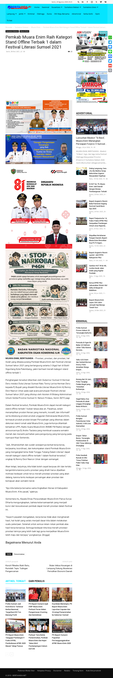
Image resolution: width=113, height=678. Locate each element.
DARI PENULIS (37, 581)
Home (36, 7)
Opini (97, 14)
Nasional (45, 7)
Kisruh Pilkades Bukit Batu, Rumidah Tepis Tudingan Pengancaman (17, 568)
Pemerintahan (19, 554)
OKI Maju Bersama (61, 14)
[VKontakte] (105, 2)
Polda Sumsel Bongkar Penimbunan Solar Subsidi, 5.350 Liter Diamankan (83, 421)
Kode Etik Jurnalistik (93, 670)
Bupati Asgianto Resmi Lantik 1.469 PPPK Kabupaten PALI (98, 255)
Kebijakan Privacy (44, 670)
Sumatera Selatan (71, 7)
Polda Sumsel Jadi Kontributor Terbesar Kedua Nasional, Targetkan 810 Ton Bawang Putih (14, 609)
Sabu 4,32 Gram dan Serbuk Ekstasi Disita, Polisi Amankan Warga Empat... (83, 365)
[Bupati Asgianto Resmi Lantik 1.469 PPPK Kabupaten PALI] (81, 255)
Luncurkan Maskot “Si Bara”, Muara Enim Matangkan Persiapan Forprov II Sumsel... (91, 140)
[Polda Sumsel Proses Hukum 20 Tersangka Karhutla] (100, 331)
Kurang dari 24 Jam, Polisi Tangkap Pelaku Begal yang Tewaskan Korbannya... (83, 384)
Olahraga (40, 14)
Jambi (21, 14)
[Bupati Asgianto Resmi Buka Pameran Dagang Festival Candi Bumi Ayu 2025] (81, 204)
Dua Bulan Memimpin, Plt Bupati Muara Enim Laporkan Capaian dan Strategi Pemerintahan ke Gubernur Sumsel (62, 609)
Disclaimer (57, 670)
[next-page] (11, 654)
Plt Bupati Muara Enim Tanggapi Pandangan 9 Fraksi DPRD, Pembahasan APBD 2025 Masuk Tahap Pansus (16, 640)
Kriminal (31, 14)
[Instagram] (92, 2)
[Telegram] (110, 42)
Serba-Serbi (88, 14)
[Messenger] (110, 46)
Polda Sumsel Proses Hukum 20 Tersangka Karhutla (83, 330)
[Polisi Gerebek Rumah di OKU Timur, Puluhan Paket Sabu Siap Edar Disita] (100, 459)
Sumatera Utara (89, 7)
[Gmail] (110, 65)
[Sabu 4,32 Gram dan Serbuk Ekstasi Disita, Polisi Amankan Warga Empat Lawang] (100, 363)
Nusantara (56, 7)
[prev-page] (7, 654)
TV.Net (9, 20)
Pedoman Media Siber (26, 670)
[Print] (110, 70)
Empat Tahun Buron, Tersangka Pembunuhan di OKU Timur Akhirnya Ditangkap (84, 441)
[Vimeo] (101, 2)
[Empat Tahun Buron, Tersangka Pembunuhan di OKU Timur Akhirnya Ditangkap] (100, 439)
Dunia (49, 14)
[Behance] (83, 2)
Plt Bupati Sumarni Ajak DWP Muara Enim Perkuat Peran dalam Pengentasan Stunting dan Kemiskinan (38, 609)
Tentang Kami (78, 670)
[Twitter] (96, 2)
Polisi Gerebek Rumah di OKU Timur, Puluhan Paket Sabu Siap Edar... (82, 460)
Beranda (9, 27)
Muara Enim (36, 27)
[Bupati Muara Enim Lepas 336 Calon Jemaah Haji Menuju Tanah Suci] (81, 303)
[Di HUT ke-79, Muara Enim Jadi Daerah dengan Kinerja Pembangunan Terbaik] (81, 187)
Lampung (11, 14)
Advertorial (76, 14)
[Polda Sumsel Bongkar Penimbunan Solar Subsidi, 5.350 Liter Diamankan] (100, 420)
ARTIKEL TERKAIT (16, 581)
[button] (78, 2)
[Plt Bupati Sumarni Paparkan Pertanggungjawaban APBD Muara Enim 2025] (62, 626)
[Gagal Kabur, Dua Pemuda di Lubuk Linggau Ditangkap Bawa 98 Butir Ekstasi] (100, 402)
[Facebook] (87, 2)
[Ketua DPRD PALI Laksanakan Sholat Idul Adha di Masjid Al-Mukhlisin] (81, 285)
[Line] (110, 51)
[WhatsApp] (110, 37)
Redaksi (67, 670)
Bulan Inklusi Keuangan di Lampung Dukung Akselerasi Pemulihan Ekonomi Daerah (59, 568)
